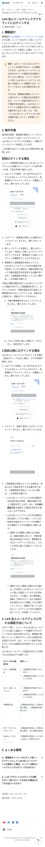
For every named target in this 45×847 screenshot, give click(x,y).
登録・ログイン (28, 9)
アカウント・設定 (13, 9)
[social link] (5, 822)
